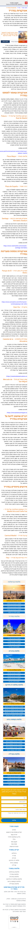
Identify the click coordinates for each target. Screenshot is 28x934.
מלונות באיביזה (14, 651)
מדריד (18, 7)
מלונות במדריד (14, 616)
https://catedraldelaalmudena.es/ (16, 376)
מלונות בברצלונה (14, 582)
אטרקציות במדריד (15, 41)
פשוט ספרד (14, 3)
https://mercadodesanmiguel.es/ (17, 412)
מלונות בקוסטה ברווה (14, 719)
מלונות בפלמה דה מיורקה (14, 685)
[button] (26, 3)
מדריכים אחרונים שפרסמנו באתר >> (14, 888)
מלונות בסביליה (14, 754)
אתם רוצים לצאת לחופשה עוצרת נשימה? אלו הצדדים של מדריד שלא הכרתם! (9, 34)
